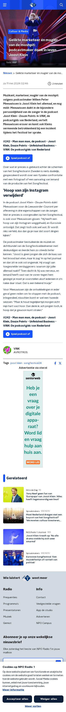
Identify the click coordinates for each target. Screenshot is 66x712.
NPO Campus (44, 623)
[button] (5, 5)
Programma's (11, 603)
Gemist (7, 623)
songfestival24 (33, 363)
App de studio (44, 610)
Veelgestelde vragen (48, 603)
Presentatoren (12, 610)
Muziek (7, 616)
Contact (41, 597)
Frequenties (10, 597)
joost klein (16, 363)
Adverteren (43, 616)
